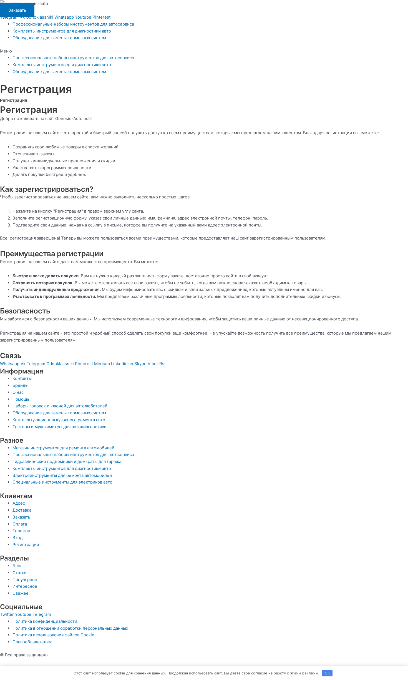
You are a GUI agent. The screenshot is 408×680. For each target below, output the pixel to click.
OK (327, 673)
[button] (204, 51)
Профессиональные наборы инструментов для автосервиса (73, 24)
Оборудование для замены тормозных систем (59, 37)
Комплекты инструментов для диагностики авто (61, 31)
